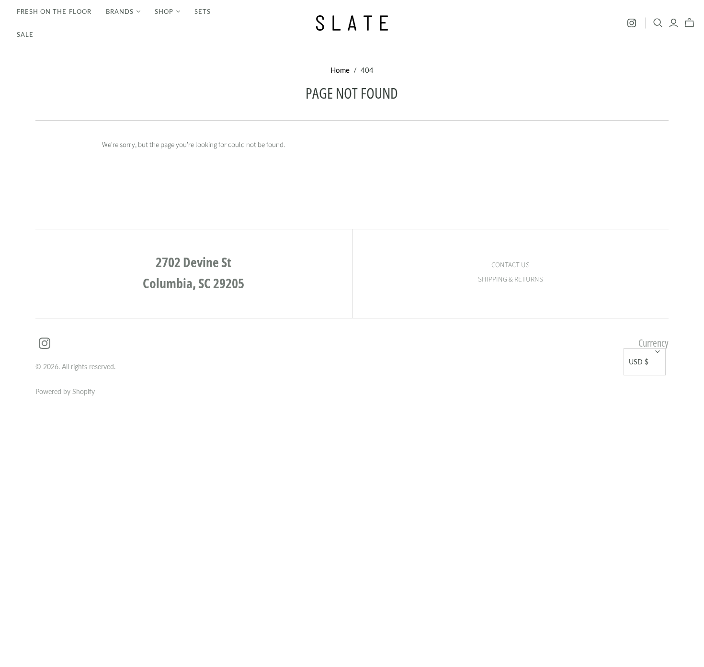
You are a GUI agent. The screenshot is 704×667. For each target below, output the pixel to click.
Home (340, 70)
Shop (164, 11)
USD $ (638, 362)
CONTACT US (510, 265)
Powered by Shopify (65, 391)
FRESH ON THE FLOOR (54, 11)
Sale (25, 34)
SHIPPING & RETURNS (510, 279)
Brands (120, 11)
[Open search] (658, 23)
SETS (202, 11)
